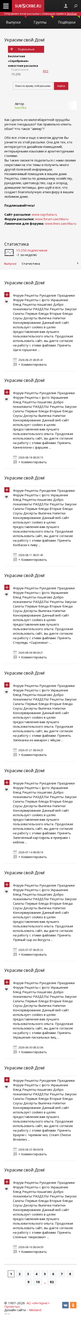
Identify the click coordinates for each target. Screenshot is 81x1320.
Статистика (16, 244)
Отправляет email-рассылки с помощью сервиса (40, 14)
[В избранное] (7, 302)
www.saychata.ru (44, 214)
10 (38, 1282)
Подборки (66, 22)
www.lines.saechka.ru (60, 223)
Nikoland (35, 1310)
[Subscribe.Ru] (28, 6)
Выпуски (13, 22)
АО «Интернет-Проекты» (27, 1305)
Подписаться (26, 49)
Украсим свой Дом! (24, 40)
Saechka (20, 107)
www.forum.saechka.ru (51, 219)
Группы (40, 22)
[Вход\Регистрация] (65, 6)
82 (52, 1282)
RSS (45, 71)
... (45, 1282)
